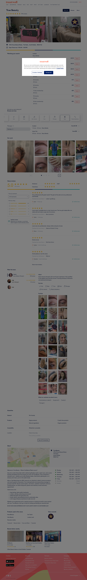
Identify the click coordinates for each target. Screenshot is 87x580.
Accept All (49, 72)
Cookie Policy (60, 68)
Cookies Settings (37, 72)
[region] (44, 67)
